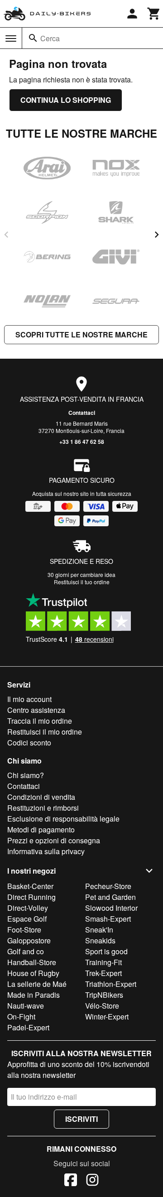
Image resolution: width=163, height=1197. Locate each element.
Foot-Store (24, 929)
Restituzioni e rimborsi (43, 808)
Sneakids (100, 940)
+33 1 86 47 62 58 (81, 441)
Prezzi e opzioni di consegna (53, 840)
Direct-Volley (27, 908)
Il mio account (29, 699)
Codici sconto (29, 742)
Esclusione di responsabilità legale (63, 818)
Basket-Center (30, 886)
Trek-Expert (103, 973)
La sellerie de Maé (37, 984)
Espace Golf (27, 918)
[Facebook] (70, 1181)
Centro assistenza (36, 710)
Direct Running (31, 897)
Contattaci (81, 412)
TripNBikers (104, 995)
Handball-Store (31, 962)
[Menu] (11, 38)
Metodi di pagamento (41, 829)
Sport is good (106, 951)
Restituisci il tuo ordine (82, 582)
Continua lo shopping (65, 100)
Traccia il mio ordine (39, 721)
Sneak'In (99, 929)
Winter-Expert (107, 1016)
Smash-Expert (108, 918)
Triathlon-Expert (110, 984)
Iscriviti (81, 1119)
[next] (156, 234)
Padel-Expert (28, 1027)
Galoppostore (29, 940)
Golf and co (25, 951)
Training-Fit (103, 962)
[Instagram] (92, 1181)
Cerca (50, 38)
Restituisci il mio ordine (44, 731)
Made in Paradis (33, 995)
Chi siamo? (25, 775)
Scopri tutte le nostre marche (81, 334)
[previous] (6, 234)
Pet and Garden (110, 897)
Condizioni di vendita (41, 797)
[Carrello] (154, 13)
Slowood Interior (111, 908)
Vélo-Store (102, 1005)
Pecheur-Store (108, 886)
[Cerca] (33, 38)
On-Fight (21, 1016)
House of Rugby (33, 973)
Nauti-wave (25, 1005)
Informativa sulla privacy (46, 851)
